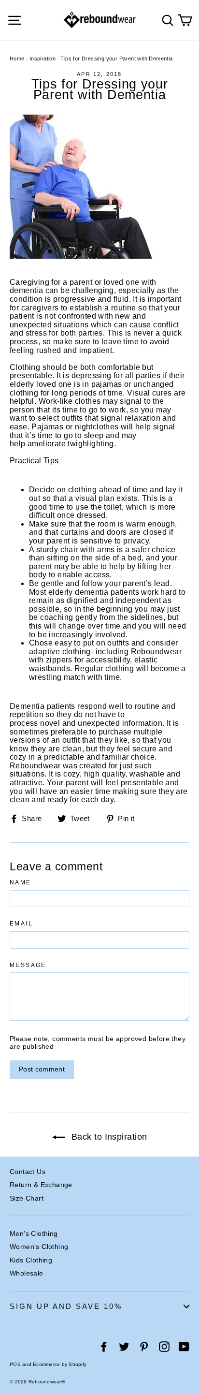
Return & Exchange (41, 1185)
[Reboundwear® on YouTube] (184, 1346)
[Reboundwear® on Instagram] (164, 1346)
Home (17, 58)
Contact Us (27, 1171)
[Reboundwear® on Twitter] (124, 1346)
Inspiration (42, 58)
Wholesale (26, 1273)
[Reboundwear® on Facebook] (104, 1346)
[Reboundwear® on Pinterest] (144, 1346)
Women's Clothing (39, 1246)
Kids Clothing (31, 1260)
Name (20, 882)
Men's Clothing (34, 1233)
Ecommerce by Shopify (59, 1364)
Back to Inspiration (108, 1137)
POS (15, 1364)
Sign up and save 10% (66, 1306)
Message (28, 965)
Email (21, 924)
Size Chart (26, 1198)
